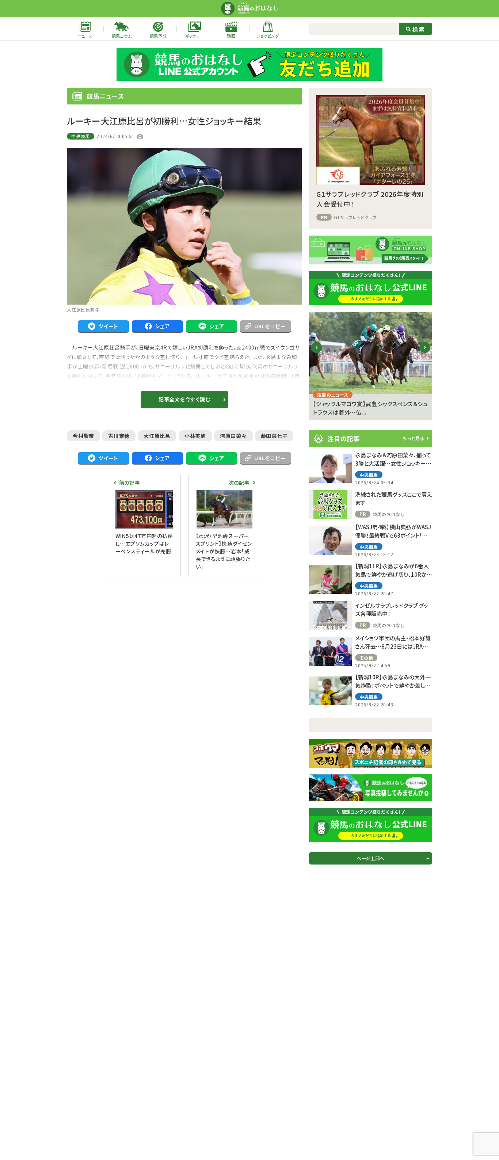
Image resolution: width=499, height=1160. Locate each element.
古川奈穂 (119, 435)
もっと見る (413, 438)
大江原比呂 (157, 435)
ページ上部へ (371, 858)
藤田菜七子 (274, 435)
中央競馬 (80, 136)
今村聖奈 (83, 435)
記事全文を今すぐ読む (184, 399)
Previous (316, 353)
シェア (162, 326)
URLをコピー (270, 326)
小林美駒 (195, 435)
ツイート (108, 326)
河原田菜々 (233, 435)
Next (425, 353)
